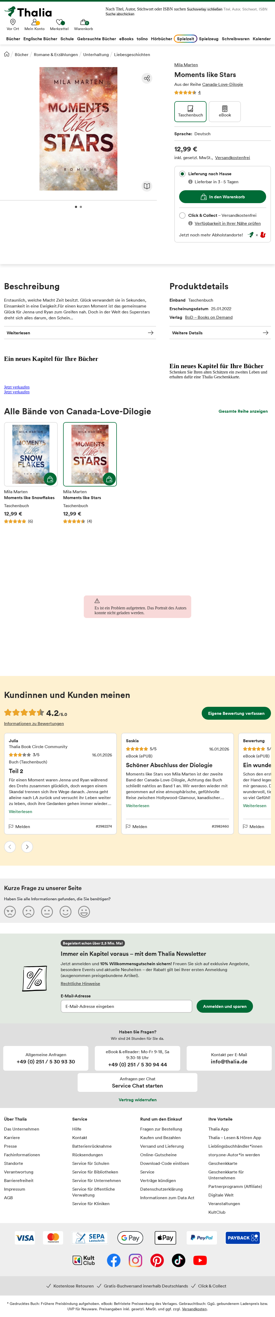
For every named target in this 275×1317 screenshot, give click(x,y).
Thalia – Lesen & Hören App (234, 1137)
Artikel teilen (147, 78)
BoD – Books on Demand (209, 317)
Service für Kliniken (91, 1203)
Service (79, 1119)
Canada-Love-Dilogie (222, 84)
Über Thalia (15, 1119)
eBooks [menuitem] (126, 39)
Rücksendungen (87, 1154)
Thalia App (218, 1129)
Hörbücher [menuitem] (161, 39)
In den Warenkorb (227, 197)
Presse (10, 1146)
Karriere (12, 1137)
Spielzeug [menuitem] (209, 39)
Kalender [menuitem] (262, 39)
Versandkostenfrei (232, 157)
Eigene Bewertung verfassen (236, 713)
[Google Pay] (130, 1238)
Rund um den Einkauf (161, 1119)
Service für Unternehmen (96, 1180)
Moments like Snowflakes (31, 473)
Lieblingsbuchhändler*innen (235, 1146)
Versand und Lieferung (162, 1146)
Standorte (13, 1163)
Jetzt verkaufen (17, 387)
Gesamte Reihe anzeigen (243, 411)
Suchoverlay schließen (204, 9)
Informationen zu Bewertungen (34, 723)
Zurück (10, 847)
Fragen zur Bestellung (161, 1129)
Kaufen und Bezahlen (160, 1137)
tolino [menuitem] (142, 39)
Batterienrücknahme (92, 1146)
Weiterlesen (18, 333)
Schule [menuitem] (67, 39)
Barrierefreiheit (19, 1180)
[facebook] (114, 1261)
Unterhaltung (96, 54)
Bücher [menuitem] (13, 39)
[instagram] (135, 1261)
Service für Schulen (90, 1163)
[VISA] (25, 1238)
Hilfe (76, 1129)
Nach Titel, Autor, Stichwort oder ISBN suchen (146, 9)
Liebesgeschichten (132, 54)
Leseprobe (147, 186)
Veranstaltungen (224, 1203)
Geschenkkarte (222, 1163)
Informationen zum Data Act (167, 1197)
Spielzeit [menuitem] (185, 39)
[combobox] (182, 174)
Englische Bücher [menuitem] (40, 39)
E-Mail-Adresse (76, 996)
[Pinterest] (157, 1261)
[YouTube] (200, 1261)
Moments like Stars (90, 473)
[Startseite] (6, 54)
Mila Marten (186, 64)
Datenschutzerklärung (161, 1189)
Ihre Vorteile (220, 1119)
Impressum (14, 1189)
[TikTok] (178, 1261)
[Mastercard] (53, 1238)
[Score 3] (47, 911)
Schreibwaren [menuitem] (235, 39)
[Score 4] (65, 911)
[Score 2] (28, 911)
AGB (8, 1197)
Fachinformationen (22, 1154)
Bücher (21, 54)
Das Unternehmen (21, 1129)
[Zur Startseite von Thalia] (31, 11)
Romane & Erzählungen (56, 54)
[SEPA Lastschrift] (90, 1238)
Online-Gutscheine (158, 1154)
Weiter (27, 847)
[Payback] (242, 1238)
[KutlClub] (83, 1261)
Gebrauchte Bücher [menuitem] (96, 39)
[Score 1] (10, 911)
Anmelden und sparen (225, 1006)
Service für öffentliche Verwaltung (93, 1192)
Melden (22, 826)
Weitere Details (187, 333)
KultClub (216, 1212)
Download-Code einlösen (164, 1163)
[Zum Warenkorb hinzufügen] (50, 479)
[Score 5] (84, 911)
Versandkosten (194, 1308)
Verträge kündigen (158, 1180)
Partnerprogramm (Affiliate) (235, 1186)
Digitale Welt (221, 1195)
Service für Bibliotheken (95, 1172)
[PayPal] (202, 1238)
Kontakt (79, 1137)
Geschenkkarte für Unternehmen (226, 1174)
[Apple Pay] (165, 1238)
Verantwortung (18, 1172)
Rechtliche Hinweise (80, 983)
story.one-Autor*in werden (234, 1154)
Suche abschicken (120, 14)
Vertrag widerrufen (138, 1100)
